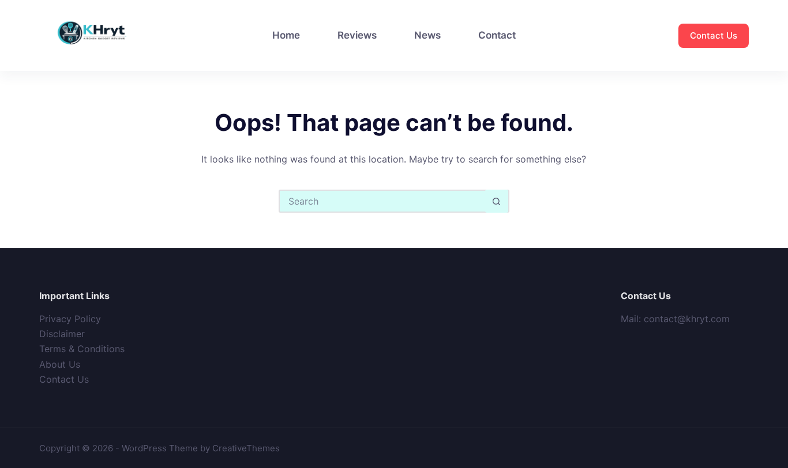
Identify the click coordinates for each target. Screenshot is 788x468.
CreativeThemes (246, 448)
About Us (59, 364)
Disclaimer (62, 333)
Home (286, 35)
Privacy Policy (70, 318)
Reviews (357, 35)
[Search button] (496, 201)
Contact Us (713, 35)
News (427, 35)
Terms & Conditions (82, 348)
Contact (497, 35)
